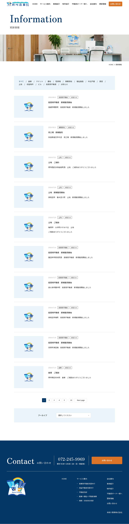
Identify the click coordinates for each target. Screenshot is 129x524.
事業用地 (68, 81)
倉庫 (30, 81)
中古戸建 (91, 81)
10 (71, 400)
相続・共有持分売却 (86, 500)
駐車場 (58, 81)
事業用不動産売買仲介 (87, 483)
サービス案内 (45, 4)
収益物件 (30, 84)
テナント (39, 81)
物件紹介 (65, 4)
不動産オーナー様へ (79, 4)
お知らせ (64, 84)
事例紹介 (56, 4)
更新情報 (102, 4)
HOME (35, 4)
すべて (21, 81)
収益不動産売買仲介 (86, 488)
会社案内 (93, 4)
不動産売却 (83, 492)
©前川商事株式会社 (114, 512)
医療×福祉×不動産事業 (88, 496)
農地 (49, 81)
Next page (81, 400)
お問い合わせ (115, 4)
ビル (40, 84)
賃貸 (101, 81)
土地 (20, 84)
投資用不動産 (51, 84)
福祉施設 (80, 81)
